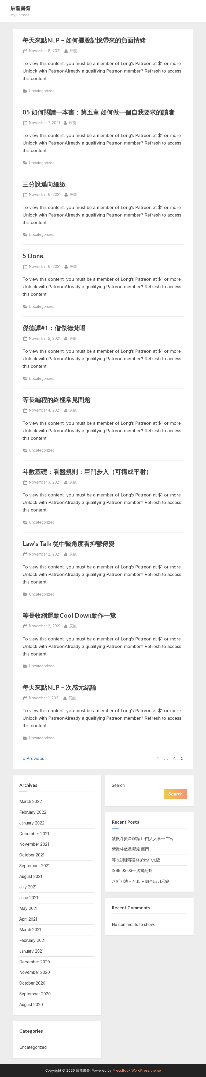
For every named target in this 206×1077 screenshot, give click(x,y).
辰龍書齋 (20, 8)
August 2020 (31, 1004)
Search (118, 785)
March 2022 (30, 801)
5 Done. (34, 256)
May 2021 (28, 908)
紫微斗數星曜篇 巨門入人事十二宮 (142, 838)
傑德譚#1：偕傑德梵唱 (54, 328)
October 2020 (32, 983)
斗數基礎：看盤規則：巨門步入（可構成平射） (87, 471)
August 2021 (30, 876)
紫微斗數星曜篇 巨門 (130, 849)
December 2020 (34, 961)
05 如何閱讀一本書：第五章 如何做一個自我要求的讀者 (99, 112)
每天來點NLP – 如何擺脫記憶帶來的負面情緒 (84, 40)
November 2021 (34, 844)
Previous (35, 758)
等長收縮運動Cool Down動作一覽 (69, 615)
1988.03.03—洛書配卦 (132, 870)
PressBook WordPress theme (137, 1070)
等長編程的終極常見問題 (56, 399)
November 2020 (34, 972)
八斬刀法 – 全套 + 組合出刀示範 (140, 881)
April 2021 (28, 919)
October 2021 (31, 855)
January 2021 (31, 951)
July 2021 (27, 886)
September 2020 (35, 993)
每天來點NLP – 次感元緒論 (60, 687)
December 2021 (34, 833)
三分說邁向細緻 (44, 184)
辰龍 (73, 50)
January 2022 (32, 823)
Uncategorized (41, 91)
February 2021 (32, 940)
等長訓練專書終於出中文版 (136, 859)
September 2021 (34, 865)
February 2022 (32, 812)
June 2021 (28, 897)
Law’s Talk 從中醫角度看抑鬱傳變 (69, 543)
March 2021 (30, 929)
